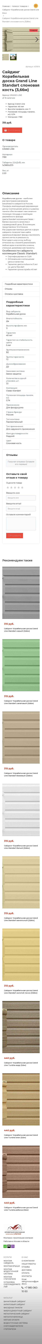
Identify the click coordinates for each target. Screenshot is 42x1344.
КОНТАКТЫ (27, 1276)
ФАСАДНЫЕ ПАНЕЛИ (13, 1308)
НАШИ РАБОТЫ (29, 1264)
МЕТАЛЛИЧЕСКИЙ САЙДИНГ (17, 1314)
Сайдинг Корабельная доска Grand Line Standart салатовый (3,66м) (21, 702)
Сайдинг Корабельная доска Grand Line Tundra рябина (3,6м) (21, 1208)
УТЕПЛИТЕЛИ (10, 1329)
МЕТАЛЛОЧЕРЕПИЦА (13, 1317)
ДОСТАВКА (27, 1270)
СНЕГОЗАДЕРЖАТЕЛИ (13, 1326)
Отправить (14, 535)
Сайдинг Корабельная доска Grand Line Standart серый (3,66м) (21, 629)
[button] (36, 39)
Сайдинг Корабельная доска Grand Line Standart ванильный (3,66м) (21, 919)
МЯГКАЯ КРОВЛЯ (11, 1320)
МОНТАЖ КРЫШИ (12, 1266)
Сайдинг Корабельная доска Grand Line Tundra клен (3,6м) (21, 1136)
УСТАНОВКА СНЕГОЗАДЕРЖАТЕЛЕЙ (12, 1284)
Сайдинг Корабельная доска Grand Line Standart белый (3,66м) (21, 847)
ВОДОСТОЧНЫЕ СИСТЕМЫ (16, 1323)
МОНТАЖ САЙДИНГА (8, 1262)
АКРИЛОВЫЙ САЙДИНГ (14, 1304)
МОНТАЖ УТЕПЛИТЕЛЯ (10, 1278)
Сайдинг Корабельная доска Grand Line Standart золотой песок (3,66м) (21, 991)
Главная (6, 6)
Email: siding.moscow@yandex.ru (30, 1281)
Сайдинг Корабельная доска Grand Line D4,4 (20, 11)
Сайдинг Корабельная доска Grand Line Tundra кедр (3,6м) (21, 1064)
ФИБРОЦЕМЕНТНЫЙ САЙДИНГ (18, 1311)
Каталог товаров (19, 6)
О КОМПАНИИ (28, 1261)
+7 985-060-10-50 (30, 1289)
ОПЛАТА (25, 1273)
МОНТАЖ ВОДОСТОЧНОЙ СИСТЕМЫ (11, 1271)
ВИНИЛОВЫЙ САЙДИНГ (15, 1301)
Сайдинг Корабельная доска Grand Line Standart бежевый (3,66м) (21, 774)
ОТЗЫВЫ (26, 1267)
